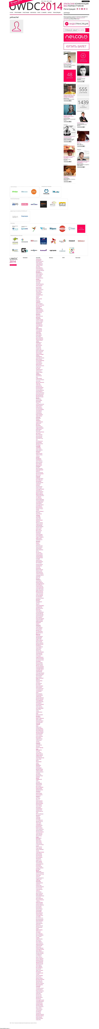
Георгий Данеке (39, 601)
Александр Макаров (40, 1001)
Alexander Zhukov (39, 556)
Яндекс (37, 928)
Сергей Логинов (39, 945)
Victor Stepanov (39, 410)
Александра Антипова (38, 986)
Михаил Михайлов (39, 920)
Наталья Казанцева (40, 658)
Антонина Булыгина (40, 886)
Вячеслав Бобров (39, 984)
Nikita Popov (38, 332)
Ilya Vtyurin (38, 368)
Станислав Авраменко (38, 302)
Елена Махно (38, 529)
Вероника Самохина (40, 983)
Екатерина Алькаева (40, 365)
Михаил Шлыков (39, 462)
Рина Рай (38, 300)
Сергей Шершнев (39, 263)
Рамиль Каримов (39, 800)
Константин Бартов (40, 877)
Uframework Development (38, 626)
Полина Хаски (38, 885)
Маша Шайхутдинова (39, 749)
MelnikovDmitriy (39, 784)
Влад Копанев (38, 826)
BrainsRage (38, 869)
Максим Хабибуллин (40, 899)
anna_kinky (38, 381)
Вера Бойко (38, 839)
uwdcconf (38, 890)
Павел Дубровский (39, 469)
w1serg (37, 710)
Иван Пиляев (38, 976)
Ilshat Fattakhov (39, 581)
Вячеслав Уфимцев (39, 473)
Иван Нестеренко (39, 753)
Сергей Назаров (39, 1009)
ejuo (37, 439)
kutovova (37, 543)
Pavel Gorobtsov (39, 628)
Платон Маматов (39, 942)
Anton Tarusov (38, 448)
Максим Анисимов (39, 803)
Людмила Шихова (39, 755)
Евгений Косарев (39, 520)
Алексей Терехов (39, 989)
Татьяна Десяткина (39, 688)
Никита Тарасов (39, 957)
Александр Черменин (38, 724)
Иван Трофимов (39, 617)
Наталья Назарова (39, 387)
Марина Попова (39, 453)
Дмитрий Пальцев (39, 789)
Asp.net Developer (39, 733)
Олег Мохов (38, 932)
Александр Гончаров (40, 489)
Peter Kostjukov (39, 804)
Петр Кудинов (38, 702)
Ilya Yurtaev (38, 798)
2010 (42, 1)
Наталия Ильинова (39, 953)
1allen (37, 812)
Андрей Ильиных (39, 369)
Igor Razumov (38, 774)
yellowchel (38, 521)
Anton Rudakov (39, 610)
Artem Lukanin (38, 719)
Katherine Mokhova (39, 642)
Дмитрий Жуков (39, 637)
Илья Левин (38, 517)
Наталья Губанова (39, 482)
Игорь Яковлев (39, 335)
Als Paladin (38, 773)
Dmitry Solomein (39, 843)
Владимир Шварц (39, 663)
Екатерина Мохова (39, 644)
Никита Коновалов (39, 549)
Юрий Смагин (38, 840)
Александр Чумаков (40, 504)
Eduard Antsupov (39, 675)
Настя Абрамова (39, 933)
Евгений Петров (39, 326)
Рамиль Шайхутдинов (38, 838)
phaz (37, 377)
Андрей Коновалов (39, 657)
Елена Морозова (39, 479)
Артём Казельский (39, 963)
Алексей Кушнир (39, 825)
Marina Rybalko (39, 275)
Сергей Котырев (39, 992)
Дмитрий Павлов (39, 830)
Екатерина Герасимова (38, 318)
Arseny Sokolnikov (39, 975)
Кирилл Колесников (40, 674)
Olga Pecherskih (39, 856)
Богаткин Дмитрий (39, 613)
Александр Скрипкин (40, 270)
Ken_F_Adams (38, 936)
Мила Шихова (38, 481)
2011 (45, 1)
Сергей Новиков (39, 808)
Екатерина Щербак (39, 935)
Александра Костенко (38, 467)
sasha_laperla (38, 752)
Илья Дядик (38, 445)
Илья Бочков (38, 531)
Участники (26, 12)
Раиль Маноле (39, 907)
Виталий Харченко (39, 395)
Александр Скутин (39, 915)
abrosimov (38, 746)
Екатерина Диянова (40, 697)
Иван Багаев (38, 858)
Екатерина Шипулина (38, 541)
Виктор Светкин (39, 641)
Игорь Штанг (38, 622)
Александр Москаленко (38, 418)
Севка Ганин (38, 367)
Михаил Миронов (39, 912)
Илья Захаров (38, 761)
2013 (51, 1)
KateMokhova (38, 645)
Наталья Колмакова (40, 704)
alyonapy (37, 741)
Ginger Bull (38, 383)
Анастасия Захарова (40, 379)
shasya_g (38, 456)
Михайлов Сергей (39, 1005)
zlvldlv (37, 713)
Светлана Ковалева (40, 666)
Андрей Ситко (38, 879)
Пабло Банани (39, 288)
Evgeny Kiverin (39, 364)
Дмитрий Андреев (39, 665)
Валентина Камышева (38, 635)
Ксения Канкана (39, 693)
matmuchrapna (39, 740)
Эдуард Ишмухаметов (38, 342)
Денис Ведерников (39, 729)
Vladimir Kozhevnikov (40, 495)
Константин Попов (39, 289)
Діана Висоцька (39, 345)
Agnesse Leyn (38, 650)
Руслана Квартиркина (38, 765)
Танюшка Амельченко (38, 420)
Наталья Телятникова (38, 280)
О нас (11, 12)
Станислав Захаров (40, 844)
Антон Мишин (38, 955)
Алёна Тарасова (39, 706)
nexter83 (37, 937)
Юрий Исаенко (39, 560)
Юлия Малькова (39, 437)
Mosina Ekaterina (39, 267)
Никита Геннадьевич (40, 618)
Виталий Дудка (39, 562)
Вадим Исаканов (39, 929)
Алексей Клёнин (39, 712)
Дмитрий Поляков (39, 443)
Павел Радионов (39, 449)
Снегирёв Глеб (39, 954)
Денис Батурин (39, 783)
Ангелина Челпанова (40, 392)
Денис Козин (38, 475)
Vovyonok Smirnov (39, 903)
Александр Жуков (39, 557)
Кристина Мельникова (38, 425)
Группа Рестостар (39, 438)
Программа (17, 12)
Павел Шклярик (39, 329)
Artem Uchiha (38, 822)
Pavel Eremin (38, 865)
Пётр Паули (38, 533)
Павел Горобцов (39, 894)
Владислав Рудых (39, 775)
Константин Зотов (39, 918)
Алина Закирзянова (40, 829)
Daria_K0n (38, 577)
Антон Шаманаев (39, 820)
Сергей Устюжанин (39, 573)
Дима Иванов (38, 785)
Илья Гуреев (38, 998)
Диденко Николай (39, 925)
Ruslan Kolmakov (39, 794)
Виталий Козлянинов (40, 979)
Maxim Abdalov (39, 429)
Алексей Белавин (39, 294)
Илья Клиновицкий (39, 961)
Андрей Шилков (39, 671)
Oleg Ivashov (38, 649)
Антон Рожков (38, 891)
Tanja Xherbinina (39, 547)
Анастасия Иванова (40, 409)
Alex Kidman (38, 916)
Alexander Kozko (39, 670)
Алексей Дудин (39, 910)
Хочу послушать (81, 81)
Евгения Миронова (39, 494)
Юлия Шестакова (39, 545)
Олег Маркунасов (39, 441)
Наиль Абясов (38, 406)
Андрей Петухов (39, 738)
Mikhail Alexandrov (39, 608)
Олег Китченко (39, 994)
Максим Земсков (39, 680)
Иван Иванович (39, 306)
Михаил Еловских (39, 522)
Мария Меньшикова (40, 394)
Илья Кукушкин (39, 442)
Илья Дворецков (39, 927)
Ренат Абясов (38, 1007)
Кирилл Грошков (39, 426)
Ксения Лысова (39, 888)
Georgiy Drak (38, 347)
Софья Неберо (39, 378)
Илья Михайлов (39, 596)
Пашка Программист (40, 605)
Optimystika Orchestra (40, 357)
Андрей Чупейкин (39, 770)
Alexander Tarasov (39, 508)
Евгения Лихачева (39, 591)
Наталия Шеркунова (40, 390)
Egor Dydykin (38, 336)
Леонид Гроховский (39, 988)
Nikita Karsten (38, 423)
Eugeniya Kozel (39, 756)
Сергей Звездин (39, 525)
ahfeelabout (38, 576)
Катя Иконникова (39, 631)
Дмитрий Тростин (39, 632)
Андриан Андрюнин (40, 537)
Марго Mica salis (39, 980)
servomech (38, 512)
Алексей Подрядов (39, 948)
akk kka (37, 297)
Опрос (50, 12)
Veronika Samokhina (40, 284)
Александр (38, 817)
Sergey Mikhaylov (39, 923)
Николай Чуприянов (40, 872)
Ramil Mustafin (38, 906)
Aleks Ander (38, 818)
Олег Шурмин (38, 496)
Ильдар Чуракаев (39, 564)
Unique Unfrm (38, 759)
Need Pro (38, 296)
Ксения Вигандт (39, 866)
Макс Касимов (38, 276)
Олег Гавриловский (39, 708)
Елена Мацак (38, 737)
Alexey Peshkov (39, 687)
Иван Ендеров (38, 965)
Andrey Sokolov (39, 853)
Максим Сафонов (39, 582)
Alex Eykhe (38, 266)
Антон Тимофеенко (39, 1006)
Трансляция (56, 12)
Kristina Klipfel (38, 333)
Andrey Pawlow (39, 375)
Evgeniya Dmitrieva (39, 959)
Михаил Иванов (39, 793)
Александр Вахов (39, 700)
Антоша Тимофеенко (40, 360)
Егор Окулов (38, 971)
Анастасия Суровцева (38, 743)
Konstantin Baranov (39, 771)
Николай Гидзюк (39, 914)
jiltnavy (37, 760)
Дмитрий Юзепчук (39, 962)
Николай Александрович (39, 356)
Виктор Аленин (39, 530)
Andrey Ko (38, 682)
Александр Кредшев (40, 500)
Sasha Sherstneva (39, 572)
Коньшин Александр (40, 874)
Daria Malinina (38, 287)
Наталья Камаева (39, 595)
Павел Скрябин (39, 262)
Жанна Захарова (39, 802)
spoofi (37, 780)
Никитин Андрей (39, 372)
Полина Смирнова (39, 747)
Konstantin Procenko (40, 598)
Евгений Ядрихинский (38, 871)
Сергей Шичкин (39, 331)
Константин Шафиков (38, 796)
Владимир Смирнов (40, 1015)
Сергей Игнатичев (39, 586)
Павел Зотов (38, 709)
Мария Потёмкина (39, 309)
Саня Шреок (38, 655)
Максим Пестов (39, 386)
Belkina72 (38, 471)
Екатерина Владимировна (39, 272)
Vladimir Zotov (38, 696)
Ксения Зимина (39, 734)
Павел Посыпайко (39, 594)
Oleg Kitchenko (39, 835)
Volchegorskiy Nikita (39, 614)
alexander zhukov (39, 553)
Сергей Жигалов (39, 889)
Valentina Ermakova (39, 311)
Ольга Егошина (39, 506)
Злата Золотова (39, 435)
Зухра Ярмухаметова (40, 757)
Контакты (33, 12)
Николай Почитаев (39, 261)
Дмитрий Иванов (39, 908)
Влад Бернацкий (39, 322)
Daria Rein (38, 766)
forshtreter (38, 485)
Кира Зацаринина (39, 561)
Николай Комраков (39, 491)
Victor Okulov (38, 897)
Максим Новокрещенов (39, 779)
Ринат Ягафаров (39, 303)
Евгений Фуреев (39, 585)
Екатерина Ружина (39, 732)
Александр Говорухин (38, 477)
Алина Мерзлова (39, 324)
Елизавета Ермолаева (38, 314)
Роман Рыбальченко (40, 350)
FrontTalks (38, 558)
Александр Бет (39, 503)
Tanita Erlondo (38, 459)
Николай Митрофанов (38, 458)
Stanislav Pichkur (39, 454)
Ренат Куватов (39, 463)
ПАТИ (38, 12)
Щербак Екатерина (39, 944)
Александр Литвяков (40, 852)
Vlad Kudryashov (39, 539)
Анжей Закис (38, 483)
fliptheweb (38, 679)
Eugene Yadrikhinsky (40, 718)
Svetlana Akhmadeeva (38, 374)
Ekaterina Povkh (39, 571)
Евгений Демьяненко (40, 895)
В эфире (44, 12)
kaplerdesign (38, 568)
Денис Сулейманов (39, 511)
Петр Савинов (38, 941)
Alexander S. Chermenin (38, 792)
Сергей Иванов (39, 413)
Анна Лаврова (38, 361)
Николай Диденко (39, 646)
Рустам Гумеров (39, 857)
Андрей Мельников (39, 428)
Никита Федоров (39, 627)
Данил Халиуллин (39, 893)
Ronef (37, 725)
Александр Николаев (40, 583)
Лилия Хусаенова (39, 316)
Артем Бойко (38, 293)
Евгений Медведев (39, 787)
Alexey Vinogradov (39, 616)
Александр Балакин (40, 587)
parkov (37, 692)
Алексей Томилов (39, 882)
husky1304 (38, 884)
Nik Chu (37, 551)
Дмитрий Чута (38, 630)
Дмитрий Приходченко (38, 398)
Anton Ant (38, 876)
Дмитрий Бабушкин (39, 699)
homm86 (37, 974)
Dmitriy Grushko (39, 298)
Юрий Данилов (39, 323)
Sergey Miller (38, 343)
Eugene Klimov (39, 538)
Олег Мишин (38, 1011)
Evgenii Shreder (39, 788)
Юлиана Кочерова (39, 569)
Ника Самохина (39, 1017)
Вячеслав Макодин (39, 813)
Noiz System (38, 684)
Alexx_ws (38, 799)
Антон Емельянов (39, 502)
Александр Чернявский (38, 447)
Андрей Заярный (39, 524)
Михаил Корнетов (39, 811)
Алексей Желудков (39, 269)
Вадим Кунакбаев (39, 621)
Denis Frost (38, 609)
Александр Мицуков (40, 667)
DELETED (38, 777)
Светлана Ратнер (39, 472)
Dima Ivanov (38, 281)
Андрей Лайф (38, 638)
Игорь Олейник (39, 513)
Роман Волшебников (40, 431)
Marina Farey (38, 346)
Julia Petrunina (39, 548)
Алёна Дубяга (38, 824)
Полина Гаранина (39, 640)
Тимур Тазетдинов (39, 970)
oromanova (38, 544)
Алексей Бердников (40, 612)
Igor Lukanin (38, 433)
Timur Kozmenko (39, 862)
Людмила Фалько (39, 340)
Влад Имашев (38, 412)
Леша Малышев (39, 653)
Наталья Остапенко (40, 831)
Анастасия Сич (39, 490)
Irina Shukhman (39, 683)
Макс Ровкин (38, 401)
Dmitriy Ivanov (38, 727)
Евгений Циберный (39, 952)
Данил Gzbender (39, 834)
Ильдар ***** (38, 402)
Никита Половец (39, 654)
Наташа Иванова (39, 636)
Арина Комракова (39, 337)
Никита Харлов (39, 806)
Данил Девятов (39, 745)
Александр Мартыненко (38, 881)
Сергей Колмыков (39, 421)
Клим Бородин (39, 767)
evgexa (37, 763)
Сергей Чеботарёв (39, 701)
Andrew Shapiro (39, 487)
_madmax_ (38, 901)
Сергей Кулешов (39, 1002)
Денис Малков (38, 676)
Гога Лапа (38, 751)
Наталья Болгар (39, 486)
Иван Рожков (38, 807)
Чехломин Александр (38, 516)
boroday (37, 850)
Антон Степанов (39, 662)
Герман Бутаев (39, 312)
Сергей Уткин (38, 349)
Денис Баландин (39, 468)
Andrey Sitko (38, 875)
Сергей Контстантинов (39, 846)
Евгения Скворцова (39, 849)
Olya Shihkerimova (39, 277)
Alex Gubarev (38, 940)
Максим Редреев (39, 388)
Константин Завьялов (38, 816)
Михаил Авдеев (39, 400)
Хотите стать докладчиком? (38, 259)
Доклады (67, 13)
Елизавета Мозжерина (38, 716)
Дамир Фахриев (39, 359)
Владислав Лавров (39, 720)
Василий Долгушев (39, 919)
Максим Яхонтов (39, 507)
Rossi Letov (38, 430)
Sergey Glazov (38, 648)
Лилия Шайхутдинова (39, 328)
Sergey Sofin (38, 518)
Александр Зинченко (40, 404)
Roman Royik (38, 946)
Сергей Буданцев (39, 689)
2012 (48, 1)
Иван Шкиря (38, 661)
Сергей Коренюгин (39, 592)
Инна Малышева (39, 722)
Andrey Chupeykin (39, 714)
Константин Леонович (38, 452)
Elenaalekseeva (39, 565)
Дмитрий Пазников (39, 396)
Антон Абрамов (39, 966)
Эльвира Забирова (39, 867)
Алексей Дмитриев (39, 863)
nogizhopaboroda (39, 555)
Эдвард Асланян (39, 265)
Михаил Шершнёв (39, 351)
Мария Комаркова (39, 414)
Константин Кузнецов (38, 600)
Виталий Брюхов (39, 967)
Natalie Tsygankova (39, 590)
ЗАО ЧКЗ (37, 603)
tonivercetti (38, 567)
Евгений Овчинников (40, 499)
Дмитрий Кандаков (39, 526)
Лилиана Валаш (39, 292)
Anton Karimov (38, 705)
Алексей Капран (39, 363)
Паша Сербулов (39, 285)
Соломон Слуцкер (39, 319)
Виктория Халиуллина (38, 579)
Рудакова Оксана (39, 405)
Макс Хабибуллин (39, 898)
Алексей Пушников (39, 731)
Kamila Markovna (39, 391)
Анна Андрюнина (39, 535)
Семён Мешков (39, 848)
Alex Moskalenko (39, 408)
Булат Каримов (39, 861)
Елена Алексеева (39, 736)
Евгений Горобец (39, 978)
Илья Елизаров (39, 854)
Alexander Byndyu (39, 695)
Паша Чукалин (39, 950)
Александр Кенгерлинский (39, 308)
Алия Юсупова (39, 498)
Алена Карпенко (39, 833)
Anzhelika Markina (39, 728)
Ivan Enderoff (38, 969)
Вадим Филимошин (39, 678)
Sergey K (37, 604)
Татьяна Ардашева (39, 958)
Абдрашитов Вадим (40, 354)
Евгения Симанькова (40, 382)
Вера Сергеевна (39, 434)
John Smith (38, 282)
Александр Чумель (39, 478)
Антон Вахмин (38, 691)
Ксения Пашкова (39, 534)
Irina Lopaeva (38, 552)
